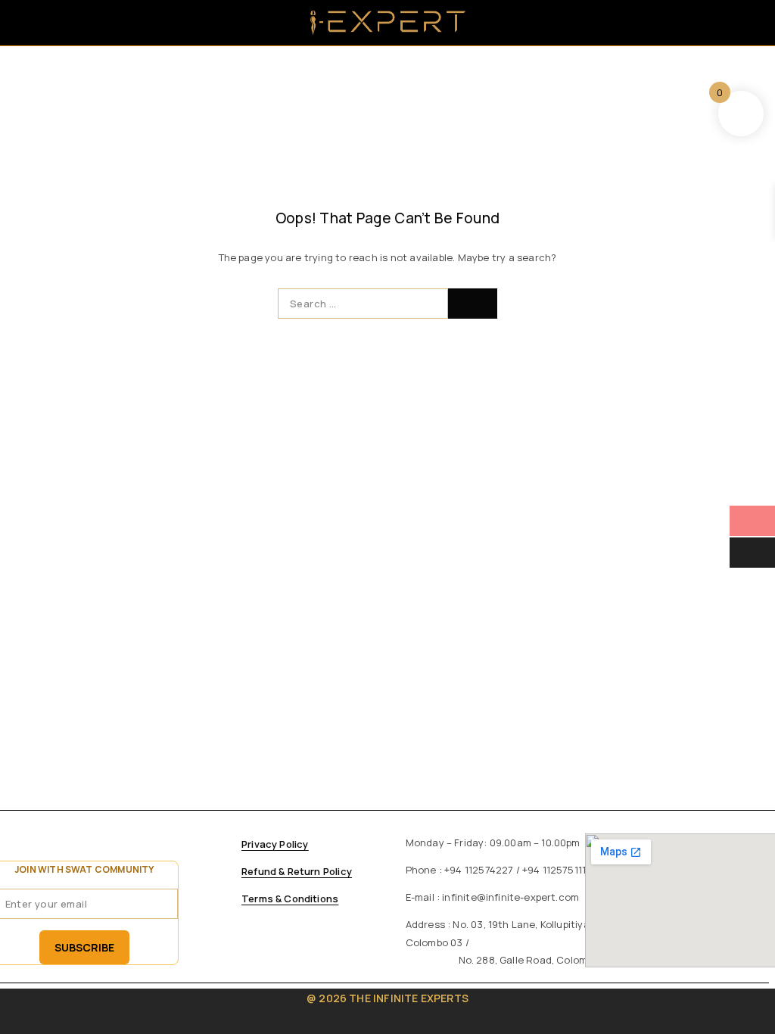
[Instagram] (123, 849)
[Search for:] (363, 303)
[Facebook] (91, 849)
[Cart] (747, 23)
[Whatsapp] (154, 849)
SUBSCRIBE (84, 947)
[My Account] (687, 23)
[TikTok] (186, 849)
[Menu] (32, 22)
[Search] (657, 23)
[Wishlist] (717, 23)
